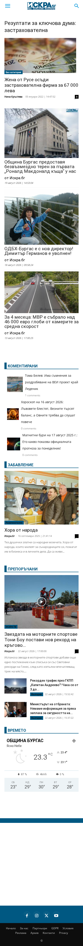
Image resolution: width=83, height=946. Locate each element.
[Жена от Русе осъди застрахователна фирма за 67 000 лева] (41, 56)
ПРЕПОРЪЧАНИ (23, 569)
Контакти (49, 933)
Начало (11, 928)
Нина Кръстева (13, 96)
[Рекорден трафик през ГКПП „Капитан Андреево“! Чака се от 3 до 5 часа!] (15, 686)
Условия (68, 928)
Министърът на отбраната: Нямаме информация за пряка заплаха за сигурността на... (53, 708)
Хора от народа (21, 530)
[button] (7, 6)
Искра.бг (9, 536)
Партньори (40, 928)
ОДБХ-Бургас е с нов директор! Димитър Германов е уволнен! (38, 251)
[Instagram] (36, 914)
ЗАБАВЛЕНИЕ (20, 465)
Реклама (20, 933)
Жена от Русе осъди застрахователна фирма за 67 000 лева (41, 85)
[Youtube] (56, 914)
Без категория (13, 72)
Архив (35, 933)
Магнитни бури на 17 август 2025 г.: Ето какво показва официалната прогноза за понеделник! (49, 441)
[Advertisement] (41, 864)
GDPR (54, 928)
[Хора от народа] (41, 498)
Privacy (63, 933)
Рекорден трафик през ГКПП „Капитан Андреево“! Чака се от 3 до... (54, 685)
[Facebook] (27, 914)
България (36, 694)
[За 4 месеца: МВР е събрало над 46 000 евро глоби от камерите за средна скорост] (41, 292)
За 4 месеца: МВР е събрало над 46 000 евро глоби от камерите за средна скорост (41, 322)
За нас (24, 928)
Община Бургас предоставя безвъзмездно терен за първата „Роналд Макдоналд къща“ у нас (40, 167)
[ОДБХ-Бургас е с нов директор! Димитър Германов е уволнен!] (41, 217)
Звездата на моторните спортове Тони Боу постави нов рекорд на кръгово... (40, 640)
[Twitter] (46, 914)
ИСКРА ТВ (11, 626)
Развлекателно (14, 522)
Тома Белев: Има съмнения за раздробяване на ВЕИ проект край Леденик (51, 382)
